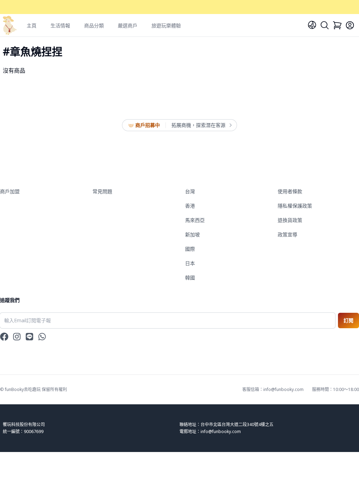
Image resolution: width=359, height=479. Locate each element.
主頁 (31, 25)
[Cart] (337, 25)
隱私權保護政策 (295, 205)
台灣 (190, 191)
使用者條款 (290, 191)
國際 (190, 248)
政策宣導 (287, 234)
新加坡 (192, 234)
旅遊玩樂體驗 (166, 25)
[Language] (312, 25)
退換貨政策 (290, 220)
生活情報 (60, 25)
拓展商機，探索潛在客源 (198, 125)
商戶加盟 (10, 191)
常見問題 (102, 191)
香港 (190, 205)
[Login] (350, 25)
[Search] (324, 25)
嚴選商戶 (127, 25)
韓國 (190, 277)
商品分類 (94, 25)
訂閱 (348, 320)
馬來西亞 (195, 220)
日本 (190, 263)
